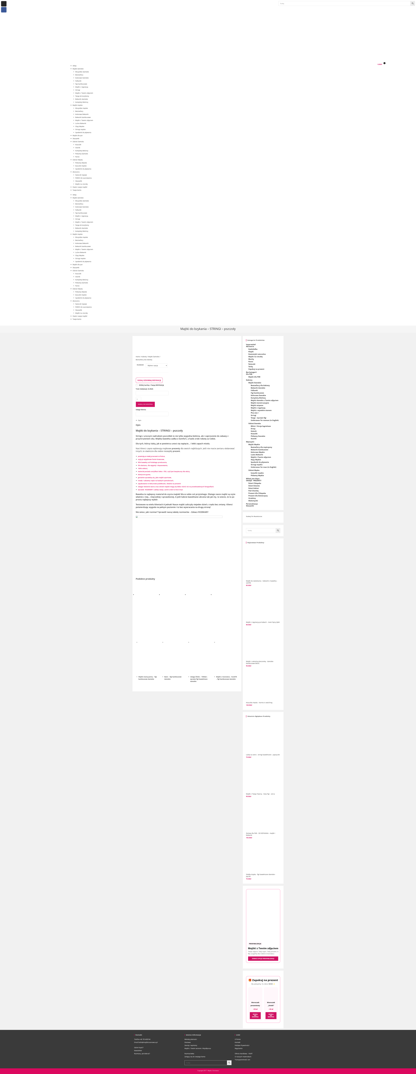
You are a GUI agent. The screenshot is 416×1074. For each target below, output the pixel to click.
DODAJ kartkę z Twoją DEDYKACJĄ (151, 385)
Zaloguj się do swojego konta (194, 1057)
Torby (250, 366)
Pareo (77, 157)
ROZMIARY (149, 490)
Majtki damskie (78, 69)
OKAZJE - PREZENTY (253, 480)
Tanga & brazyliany (82, 96)
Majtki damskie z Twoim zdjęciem (264, 400)
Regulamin (239, 1048)
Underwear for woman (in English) (265, 420)
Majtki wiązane (257, 405)
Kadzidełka (252, 349)
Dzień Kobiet (253, 488)
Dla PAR (249, 374)
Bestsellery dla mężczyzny (261, 447)
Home (138, 357)
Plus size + (255, 413)
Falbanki (78, 81)
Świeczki (251, 364)
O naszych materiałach (243, 1057)
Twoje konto (77, 190)
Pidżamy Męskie (81, 163)
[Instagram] (3, 4)
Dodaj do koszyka (145, 404)
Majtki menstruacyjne (260, 403)
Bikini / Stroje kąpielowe (261, 426)
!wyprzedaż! (251, 344)
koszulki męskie (81, 166)
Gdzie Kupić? (138, 1047)
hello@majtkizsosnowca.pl (148, 1042)
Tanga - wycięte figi (258, 418)
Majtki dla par (78, 135)
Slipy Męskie (79, 126)
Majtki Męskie (254, 444)
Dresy (253, 429)
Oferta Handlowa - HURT (244, 1054)
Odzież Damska (78, 142)
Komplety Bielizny (81, 102)
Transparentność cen (242, 1060)
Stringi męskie (80, 129)
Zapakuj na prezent (256, 369)
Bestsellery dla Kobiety (144, 360)
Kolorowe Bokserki (82, 114)
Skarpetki (76, 138)
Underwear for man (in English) (263, 467)
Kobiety (144, 357)
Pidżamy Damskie (81, 154)
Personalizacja (252, 504)
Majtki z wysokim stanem (261, 410)
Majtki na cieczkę (81, 184)
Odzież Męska (78, 160)
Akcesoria (76, 172)
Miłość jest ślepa (252, 479)
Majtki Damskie (153, 357)
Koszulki (78, 145)
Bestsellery (79, 75)
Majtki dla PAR (254, 377)
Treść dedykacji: (144, 389)
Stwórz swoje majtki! (80, 187)
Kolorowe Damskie (82, 78)
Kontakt (237, 1042)
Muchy (251, 359)
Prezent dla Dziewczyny (258, 496)
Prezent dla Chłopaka (257, 493)
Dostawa (187, 1042)
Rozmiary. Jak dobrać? (142, 1054)
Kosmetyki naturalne (257, 354)
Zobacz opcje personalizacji (263, 958)
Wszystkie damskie (82, 72)
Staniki (77, 148)
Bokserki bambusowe (83, 117)
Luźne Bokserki (80, 123)
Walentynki (253, 501)
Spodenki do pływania (83, 132)
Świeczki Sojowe (81, 175)
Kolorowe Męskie (258, 452)
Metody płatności (190, 1039)
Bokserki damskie (81, 99)
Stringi (77, 90)
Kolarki (254, 431)
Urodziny (252, 498)
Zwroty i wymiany (190, 1045)
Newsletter (138, 1051)
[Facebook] (3, 9)
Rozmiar (140, 365)
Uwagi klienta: (141, 410)
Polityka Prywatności (242, 1045)
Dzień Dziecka (254, 486)
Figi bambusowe (81, 84)
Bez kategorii (251, 372)
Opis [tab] (139, 420)
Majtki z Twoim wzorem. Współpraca (197, 1048)
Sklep (74, 66)
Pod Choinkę (253, 491)
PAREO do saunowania (83, 178)
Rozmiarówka (189, 1054)
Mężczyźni (250, 442)
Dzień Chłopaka (254, 483)
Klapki (251, 352)
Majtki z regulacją (81, 87)
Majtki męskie (78, 105)
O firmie (238, 1039)
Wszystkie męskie (81, 108)
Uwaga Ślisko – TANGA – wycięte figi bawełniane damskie (199, 679)
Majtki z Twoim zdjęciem (84, 93)
